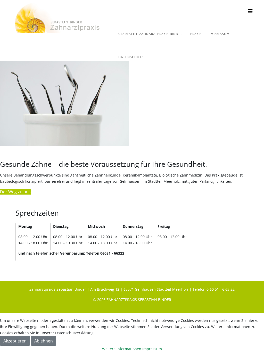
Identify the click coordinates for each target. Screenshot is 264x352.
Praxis (196, 34)
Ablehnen (43, 341)
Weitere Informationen (121, 348)
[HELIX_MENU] (250, 11)
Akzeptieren (15, 341)
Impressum (220, 34)
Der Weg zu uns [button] (15, 192)
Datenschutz (131, 57)
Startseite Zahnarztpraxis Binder (150, 34)
